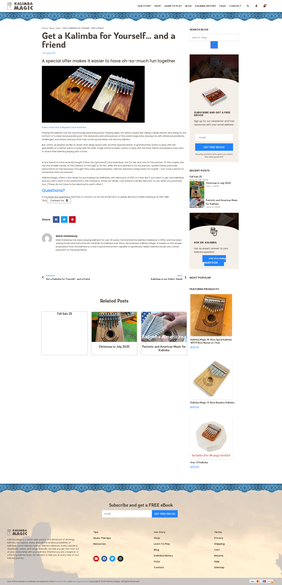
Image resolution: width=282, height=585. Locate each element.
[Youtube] (96, 559)
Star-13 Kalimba (199, 462)
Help (216, 561)
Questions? (53, 190)
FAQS (222, 6)
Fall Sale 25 (64, 313)
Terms (218, 532)
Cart (217, 549)
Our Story (144, 6)
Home (45, 28)
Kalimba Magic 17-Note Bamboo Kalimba (212, 402)
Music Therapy (102, 538)
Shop (157, 6)
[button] (248, 6)
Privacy (218, 538)
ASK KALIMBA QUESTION (215, 260)
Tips (95, 532)
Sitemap (219, 567)
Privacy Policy (61, 581)
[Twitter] (112, 559)
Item (58, 28)
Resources (99, 544)
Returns (218, 555)
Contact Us (57, 200)
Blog (188, 6)
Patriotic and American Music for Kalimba (164, 348)
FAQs (157, 561)
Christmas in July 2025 (114, 346)
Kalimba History (205, 6)
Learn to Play (173, 6)
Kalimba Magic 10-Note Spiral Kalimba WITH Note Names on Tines (211, 341)
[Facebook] (104, 559)
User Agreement (80, 581)
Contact (235, 6)
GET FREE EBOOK (214, 147)
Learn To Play (162, 544)
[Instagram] (120, 559)
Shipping (219, 544)
